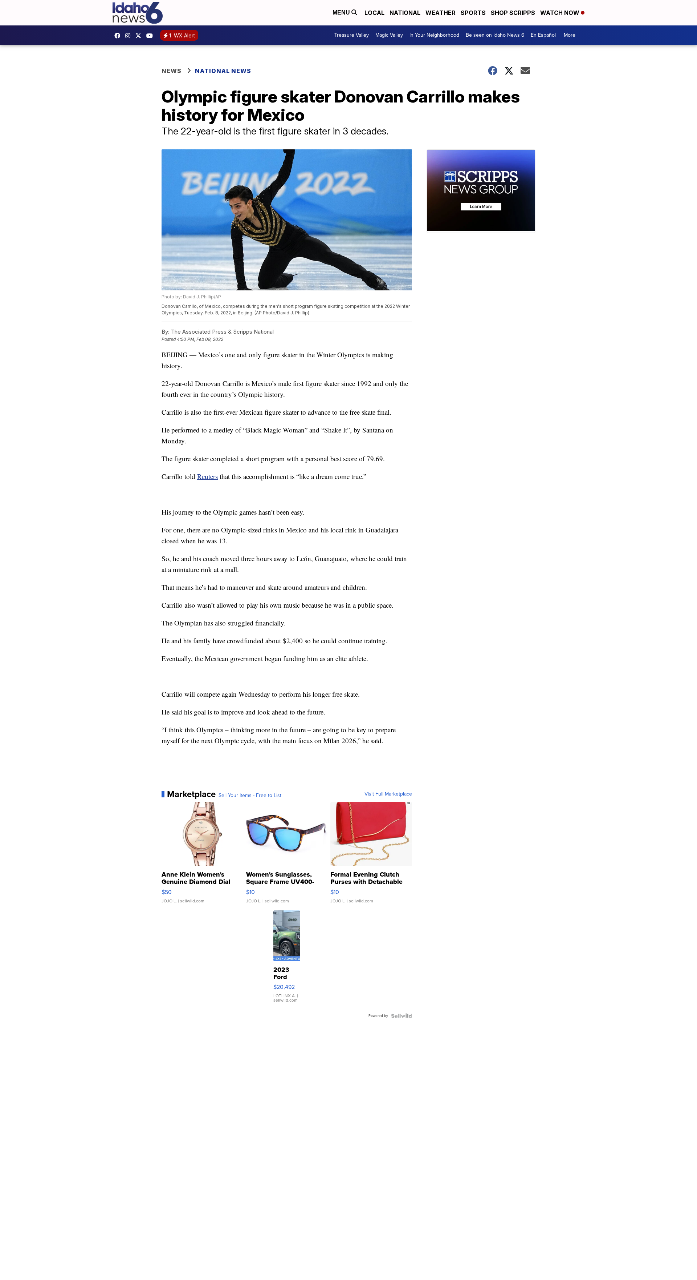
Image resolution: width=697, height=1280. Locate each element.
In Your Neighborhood (434, 35)
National (405, 12)
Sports (473, 12)
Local (374, 12)
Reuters (207, 476)
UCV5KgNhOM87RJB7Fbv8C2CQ (151, 36)
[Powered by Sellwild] (401, 1015)
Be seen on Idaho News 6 (495, 35)
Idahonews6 (119, 36)
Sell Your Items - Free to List (250, 795)
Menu (342, 12)
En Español (543, 35)
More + (571, 35)
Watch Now (560, 12)
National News (223, 71)
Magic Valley (389, 35)
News (172, 71)
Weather (440, 12)
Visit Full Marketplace (388, 794)
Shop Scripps (513, 12)
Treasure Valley (351, 35)
